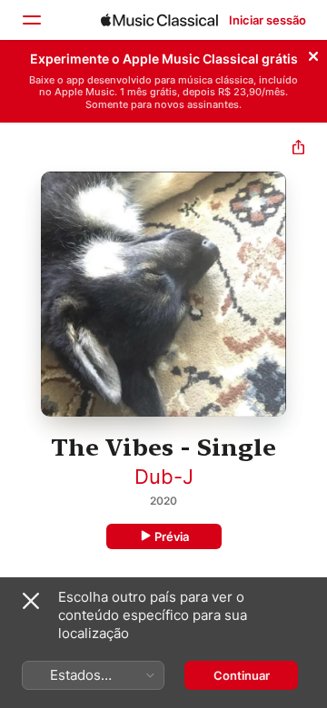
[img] (159, 20)
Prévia (171, 536)
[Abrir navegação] (31, 20)
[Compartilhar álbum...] (298, 149)
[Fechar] (313, 53)
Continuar (241, 675)
